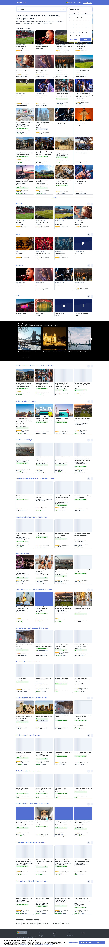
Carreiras (41, 935)
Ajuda (68, 933)
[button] (25, 41)
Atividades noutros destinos (29, 920)
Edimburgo (57, 923)
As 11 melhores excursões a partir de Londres (31, 698)
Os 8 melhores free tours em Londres (29, 771)
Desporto (19, 203)
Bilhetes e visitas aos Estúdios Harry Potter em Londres (35, 366)
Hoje (74, 13)
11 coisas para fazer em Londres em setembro (31, 517)
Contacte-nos (70, 935)
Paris (27, 923)
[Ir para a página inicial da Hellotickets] (22, 2)
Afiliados (41, 936)
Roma (24, 923)
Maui (53, 923)
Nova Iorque (18, 923)
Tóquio (67, 923)
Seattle (44, 923)
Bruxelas (48, 923)
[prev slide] (88, 203)
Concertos (19, 265)
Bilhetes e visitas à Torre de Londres (28, 735)
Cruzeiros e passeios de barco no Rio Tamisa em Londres (35, 478)
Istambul (39, 923)
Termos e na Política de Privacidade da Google (43, 944)
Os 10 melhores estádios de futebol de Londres (32, 881)
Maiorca (31, 923)
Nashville (62, 923)
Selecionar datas (75, 9)
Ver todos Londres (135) (24, 357)
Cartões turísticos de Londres (26, 401)
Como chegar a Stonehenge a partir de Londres (32, 628)
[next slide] (92, 203)
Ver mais (54, 197)
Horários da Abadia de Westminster (28, 662)
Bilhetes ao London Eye (24, 440)
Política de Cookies (23, 944)
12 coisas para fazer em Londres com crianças (31, 842)
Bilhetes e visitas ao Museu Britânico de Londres (32, 804)
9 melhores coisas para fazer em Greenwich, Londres (34, 589)
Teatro (18, 234)
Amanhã (85, 13)
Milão (35, 923)
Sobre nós (41, 933)
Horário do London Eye (23, 553)
